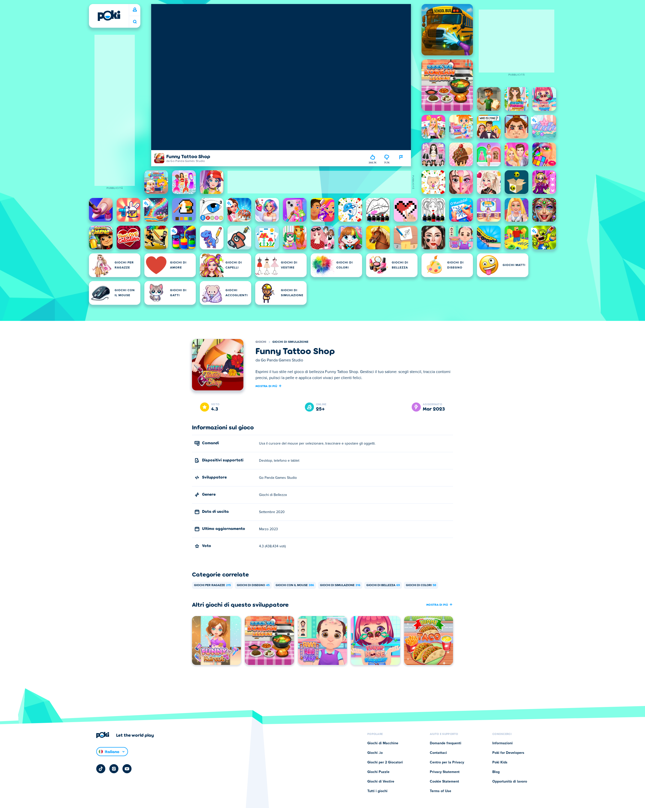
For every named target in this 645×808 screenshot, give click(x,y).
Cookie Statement (444, 781)
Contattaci (438, 753)
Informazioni (502, 743)
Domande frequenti (445, 743)
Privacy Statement (445, 772)
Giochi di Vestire (380, 781)
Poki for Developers (508, 753)
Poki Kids (499, 762)
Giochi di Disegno (253, 585)
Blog (496, 772)
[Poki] (109, 15)
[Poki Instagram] (113, 768)
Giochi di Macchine (382, 743)
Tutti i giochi (377, 791)
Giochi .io (375, 753)
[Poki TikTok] (100, 768)
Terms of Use (440, 791)
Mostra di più (266, 386)
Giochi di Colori (421, 585)
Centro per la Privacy (447, 762)
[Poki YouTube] (127, 768)
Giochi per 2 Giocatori (385, 762)
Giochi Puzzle (378, 772)
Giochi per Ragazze (212, 585)
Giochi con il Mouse (295, 585)
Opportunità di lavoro (509, 781)
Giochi (260, 342)
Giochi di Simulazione (290, 342)
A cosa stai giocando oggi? (134, 22)
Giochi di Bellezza (383, 585)
